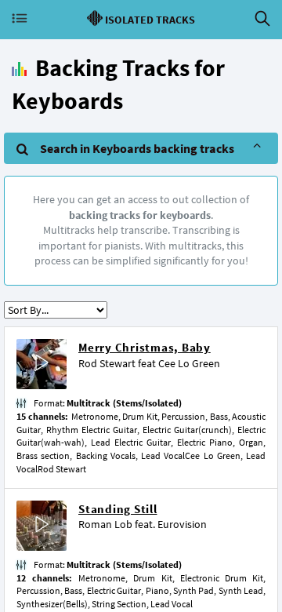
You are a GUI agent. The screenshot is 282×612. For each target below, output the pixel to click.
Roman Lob (105, 524)
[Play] (41, 364)
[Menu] (19, 19)
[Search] (262, 19)
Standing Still (117, 508)
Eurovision (182, 524)
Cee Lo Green (189, 363)
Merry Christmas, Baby (144, 347)
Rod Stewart (107, 363)
